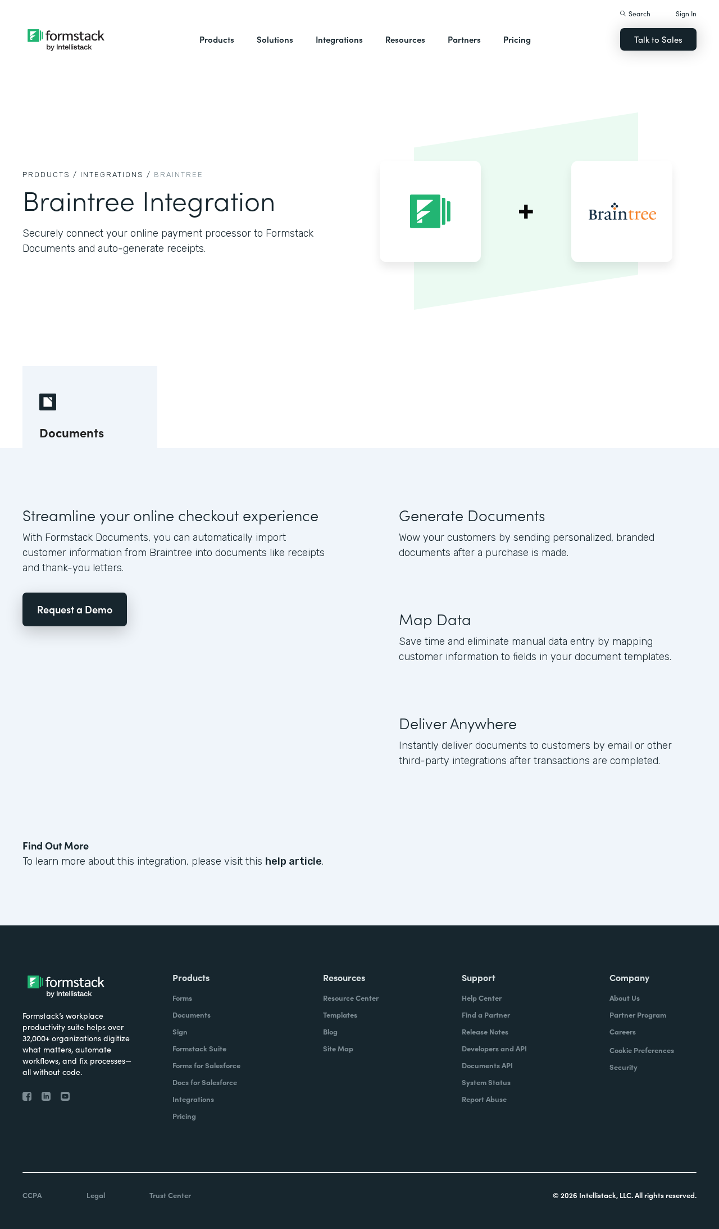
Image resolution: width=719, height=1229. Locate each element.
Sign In (686, 13)
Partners (464, 39)
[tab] (89, 407)
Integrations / (115, 174)
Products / (50, 174)
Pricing (517, 39)
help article (293, 861)
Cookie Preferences (641, 1050)
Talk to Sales (658, 39)
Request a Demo (74, 609)
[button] (217, 39)
